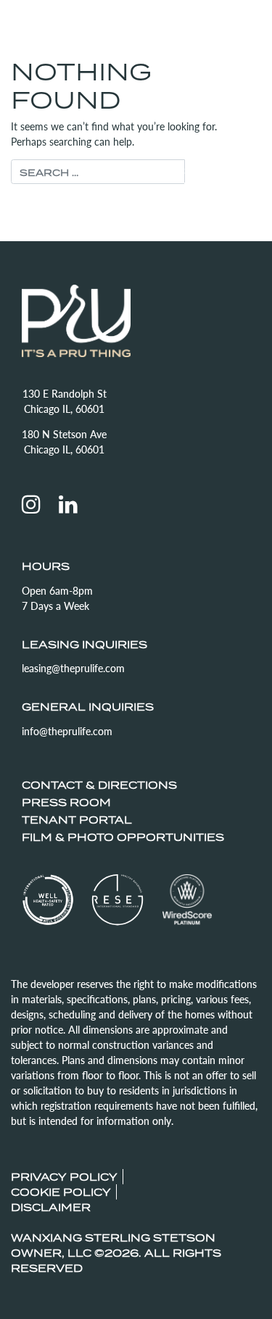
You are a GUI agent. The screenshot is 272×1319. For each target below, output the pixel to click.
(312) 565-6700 (159, 29)
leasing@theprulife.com (73, 668)
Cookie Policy (61, 1192)
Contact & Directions (99, 785)
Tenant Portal (77, 819)
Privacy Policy (64, 1177)
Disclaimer (51, 1207)
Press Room (66, 802)
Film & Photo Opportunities (123, 837)
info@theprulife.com (67, 731)
